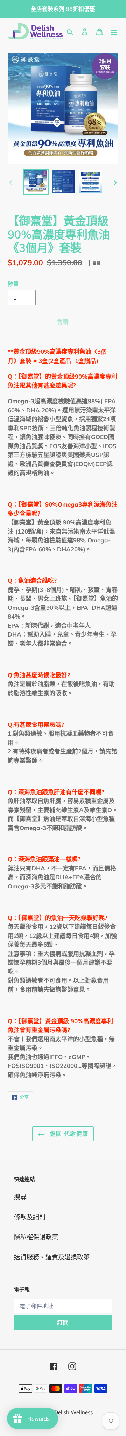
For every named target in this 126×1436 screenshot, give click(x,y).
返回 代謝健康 (68, 1133)
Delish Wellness (73, 1412)
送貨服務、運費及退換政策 (52, 1257)
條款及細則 (30, 1217)
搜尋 (20, 1197)
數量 (13, 283)
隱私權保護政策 (36, 1237)
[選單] (114, 31)
